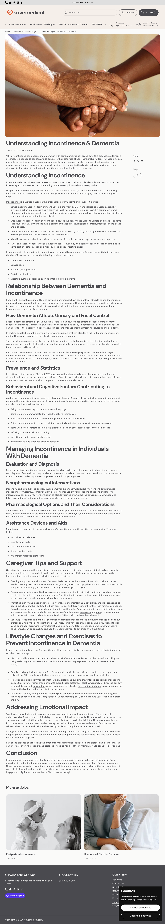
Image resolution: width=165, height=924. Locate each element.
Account (130, 12)
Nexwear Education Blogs (25, 31)
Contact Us (118, 883)
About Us (117, 879)
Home (7, 31)
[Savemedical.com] (25, 12)
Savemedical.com (33, 919)
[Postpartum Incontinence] (43, 822)
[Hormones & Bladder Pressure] (121, 822)
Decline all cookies (140, 915)
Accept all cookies (140, 907)
